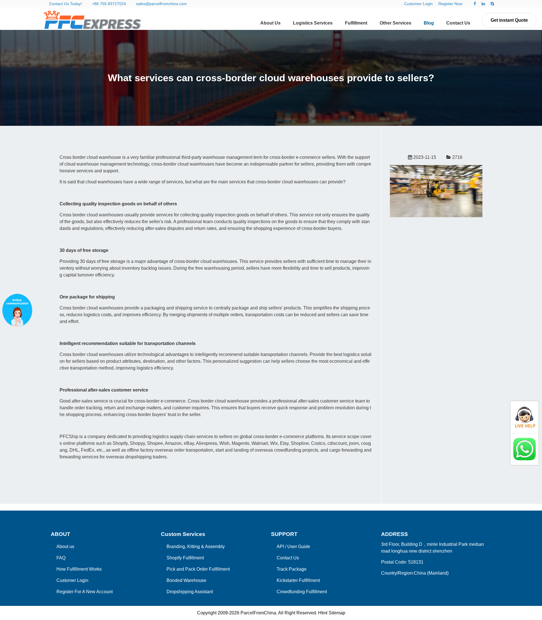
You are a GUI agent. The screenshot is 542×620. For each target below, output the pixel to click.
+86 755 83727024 (109, 3)
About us (65, 546)
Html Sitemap (331, 612)
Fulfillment (356, 23)
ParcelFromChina (258, 612)
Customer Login (418, 3)
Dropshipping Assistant (190, 591)
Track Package (292, 569)
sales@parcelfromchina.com (161, 3)
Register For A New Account (84, 591)
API (280, 546)
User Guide (298, 546)
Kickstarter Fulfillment (298, 580)
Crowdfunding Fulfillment (302, 591)
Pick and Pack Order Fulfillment (198, 569)
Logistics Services (313, 23)
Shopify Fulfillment (185, 557)
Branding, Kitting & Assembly (196, 546)
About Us (270, 23)
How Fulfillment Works (79, 569)
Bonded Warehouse (186, 580)
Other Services (395, 23)
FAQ (60, 557)
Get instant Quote (509, 20)
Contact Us (458, 23)
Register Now (450, 3)
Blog (429, 23)
